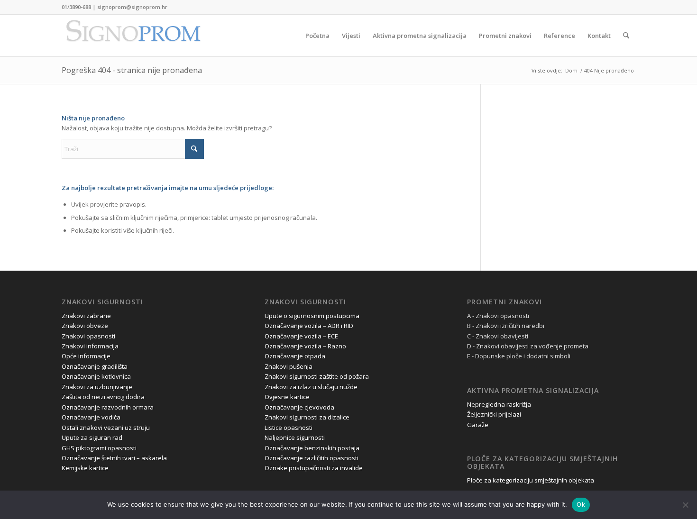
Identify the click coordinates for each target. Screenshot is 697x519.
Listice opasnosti (288, 427)
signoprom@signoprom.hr (132, 6)
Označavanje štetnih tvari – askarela (114, 458)
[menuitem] (317, 35)
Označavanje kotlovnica (96, 376)
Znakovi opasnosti (88, 336)
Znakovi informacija (90, 346)
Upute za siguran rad (92, 437)
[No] (685, 505)
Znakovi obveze (85, 325)
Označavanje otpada (295, 356)
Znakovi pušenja (288, 366)
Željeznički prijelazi (494, 414)
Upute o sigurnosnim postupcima (312, 315)
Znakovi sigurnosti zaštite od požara (317, 376)
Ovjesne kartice (287, 396)
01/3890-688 (76, 6)
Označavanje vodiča (91, 417)
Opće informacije (86, 356)
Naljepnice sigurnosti (295, 437)
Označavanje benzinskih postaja (312, 448)
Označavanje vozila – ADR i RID (309, 325)
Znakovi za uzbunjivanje (97, 386)
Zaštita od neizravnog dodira (103, 396)
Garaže (477, 424)
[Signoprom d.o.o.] (133, 35)
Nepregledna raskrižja (499, 404)
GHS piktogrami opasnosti (99, 448)
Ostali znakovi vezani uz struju (106, 427)
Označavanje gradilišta (95, 366)
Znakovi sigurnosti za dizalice (307, 417)
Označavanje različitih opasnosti (311, 458)
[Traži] (626, 35)
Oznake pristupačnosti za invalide (314, 468)
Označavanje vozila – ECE (301, 336)
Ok (581, 504)
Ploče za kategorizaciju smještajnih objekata (530, 480)
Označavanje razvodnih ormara (108, 407)
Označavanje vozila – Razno (305, 346)
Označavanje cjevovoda (299, 407)
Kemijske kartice (85, 468)
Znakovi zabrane (86, 315)
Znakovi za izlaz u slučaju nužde (311, 386)
